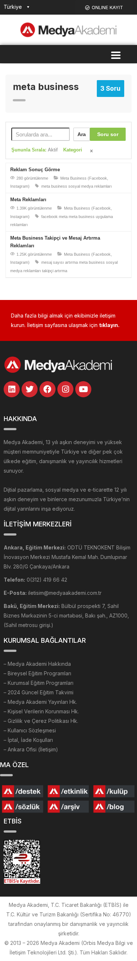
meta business (54, 186)
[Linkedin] (12, 389)
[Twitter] (30, 389)
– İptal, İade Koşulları (28, 740)
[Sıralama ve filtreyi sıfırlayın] (92, 151)
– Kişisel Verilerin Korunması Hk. (41, 711)
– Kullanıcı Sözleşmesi (30, 730)
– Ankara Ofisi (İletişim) (31, 749)
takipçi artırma (54, 271)
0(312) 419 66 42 (47, 580)
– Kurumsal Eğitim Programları (38, 683)
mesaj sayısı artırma (59, 262)
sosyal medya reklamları (90, 186)
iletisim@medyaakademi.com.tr (65, 593)
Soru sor (107, 134)
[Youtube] (83, 389)
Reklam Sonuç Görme (35, 169)
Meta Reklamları (28, 199)
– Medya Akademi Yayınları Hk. (40, 702)
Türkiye (13, 7)
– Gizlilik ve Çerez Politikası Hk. (41, 721)
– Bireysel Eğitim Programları (37, 673)
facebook (49, 216)
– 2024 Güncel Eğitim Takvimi (38, 692)
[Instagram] (65, 389)
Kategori (72, 150)
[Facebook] (47, 389)
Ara (81, 134)
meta (63, 216)
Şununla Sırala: (34, 150)
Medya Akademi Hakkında (39, 664)
